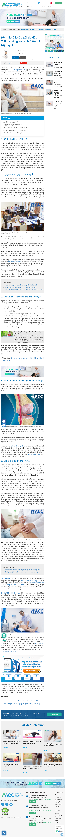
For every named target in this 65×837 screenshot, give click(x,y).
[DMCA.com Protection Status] (5, 811)
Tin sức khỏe (58, 804)
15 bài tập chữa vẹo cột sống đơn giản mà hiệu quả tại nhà (58, 105)
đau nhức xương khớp (9, 651)
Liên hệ (57, 806)
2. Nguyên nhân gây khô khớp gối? (13, 125)
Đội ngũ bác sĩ (58, 799)
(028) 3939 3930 (34, 799)
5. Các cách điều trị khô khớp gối (12, 133)
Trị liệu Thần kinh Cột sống (10, 593)
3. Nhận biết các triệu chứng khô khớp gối (15, 127)
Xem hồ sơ (23, 57)
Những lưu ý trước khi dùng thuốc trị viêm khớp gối (22, 572)
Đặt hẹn (58, 3)
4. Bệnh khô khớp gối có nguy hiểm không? (15, 130)
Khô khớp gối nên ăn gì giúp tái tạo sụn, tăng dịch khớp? (22, 704)
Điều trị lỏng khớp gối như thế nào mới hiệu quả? (21, 287)
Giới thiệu (11, 6)
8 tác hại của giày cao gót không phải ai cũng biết (21, 285)
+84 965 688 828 (47, 822)
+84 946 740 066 (47, 799)
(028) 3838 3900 (34, 810)
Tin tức (10, 29)
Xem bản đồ (32, 801)
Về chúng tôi (58, 797)
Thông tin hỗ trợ (19, 6)
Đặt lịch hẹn (15, 57)
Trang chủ (4, 6)
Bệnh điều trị (29, 6)
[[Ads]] (22, 371)
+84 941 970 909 (47, 810)
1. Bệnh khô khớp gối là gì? (10, 122)
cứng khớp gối (19, 70)
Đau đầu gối (16, 29)
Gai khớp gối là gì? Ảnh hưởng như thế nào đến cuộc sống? (24, 289)
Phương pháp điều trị (40, 6)
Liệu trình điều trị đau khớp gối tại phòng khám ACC (20, 701)
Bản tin (49, 6)
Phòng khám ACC (11, 63)
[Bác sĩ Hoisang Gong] (6, 54)
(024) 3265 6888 (34, 822)
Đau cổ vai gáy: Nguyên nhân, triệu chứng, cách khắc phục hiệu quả (58, 94)
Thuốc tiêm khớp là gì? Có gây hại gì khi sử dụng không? (23, 570)
